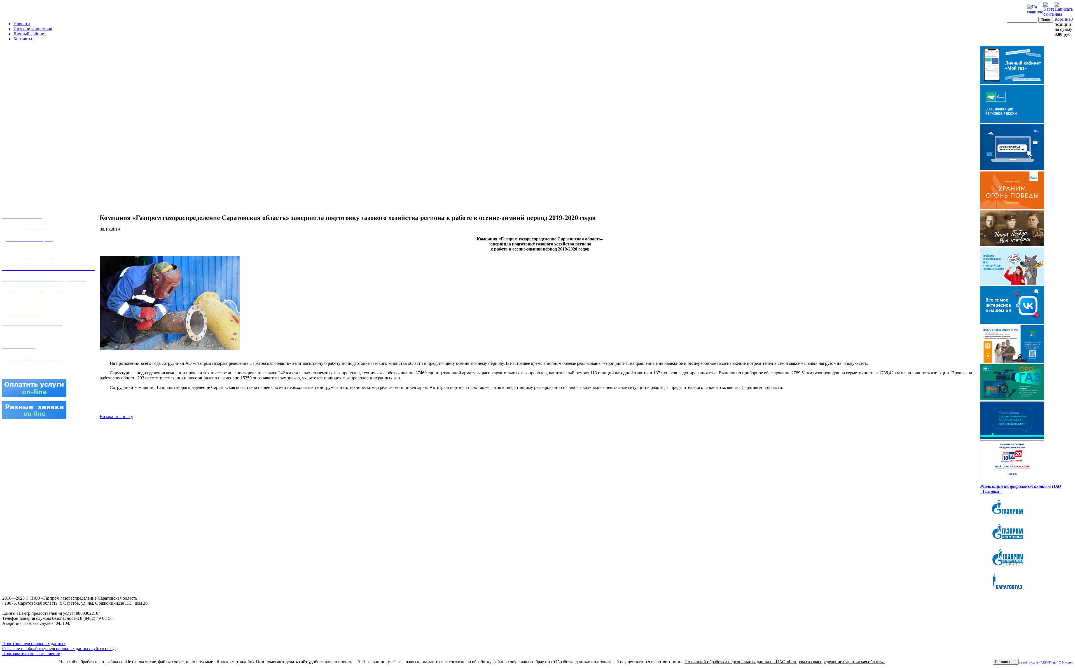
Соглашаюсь (1005, 662)
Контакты (22, 38)
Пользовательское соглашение (31, 653)
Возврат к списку (116, 416)
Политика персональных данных (34, 643)
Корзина (1063, 19)
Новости (21, 23)
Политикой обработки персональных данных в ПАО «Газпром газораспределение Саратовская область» (784, 661)
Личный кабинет (29, 33)
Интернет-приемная (32, 28)
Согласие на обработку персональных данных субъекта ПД (59, 648)
